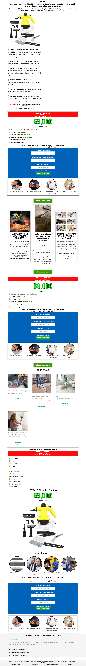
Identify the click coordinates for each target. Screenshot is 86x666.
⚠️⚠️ (43, 171)
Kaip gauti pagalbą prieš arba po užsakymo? (21, 652)
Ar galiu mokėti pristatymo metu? (18, 649)
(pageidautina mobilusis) (43, 157)
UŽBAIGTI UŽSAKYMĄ (42, 173)
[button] (43, 639)
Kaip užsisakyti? (14, 639)
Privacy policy (16, 664)
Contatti (69, 664)
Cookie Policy (34, 664)
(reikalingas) (43, 150)
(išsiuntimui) (43, 164)
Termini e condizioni (52, 664)
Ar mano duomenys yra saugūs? (18, 655)
